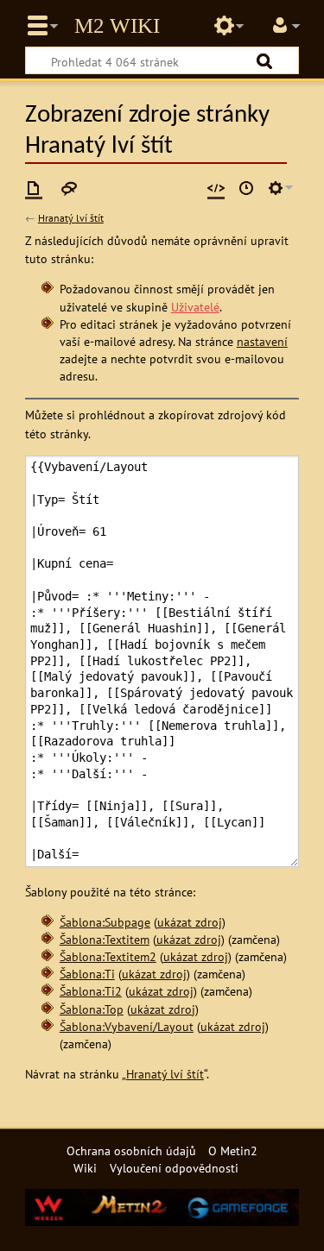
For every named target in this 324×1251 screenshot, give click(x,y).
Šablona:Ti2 (91, 991)
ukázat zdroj (189, 922)
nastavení (262, 341)
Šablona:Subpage (105, 922)
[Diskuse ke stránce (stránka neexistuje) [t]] (69, 188)
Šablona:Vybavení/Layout (127, 1026)
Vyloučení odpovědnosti (174, 1168)
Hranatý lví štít (71, 217)
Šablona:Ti (87, 973)
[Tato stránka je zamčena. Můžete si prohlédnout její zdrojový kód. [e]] (216, 188)
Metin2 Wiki (117, 25)
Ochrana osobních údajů (131, 1150)
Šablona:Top (92, 1009)
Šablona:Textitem (104, 939)
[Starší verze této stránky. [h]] (246, 188)
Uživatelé (195, 307)
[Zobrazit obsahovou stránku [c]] (33, 188)
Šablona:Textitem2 (108, 956)
